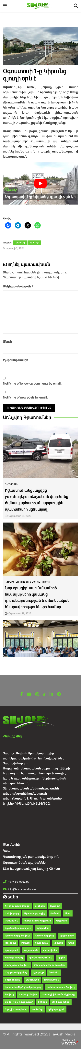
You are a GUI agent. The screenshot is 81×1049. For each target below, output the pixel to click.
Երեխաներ (43, 928)
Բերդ (68, 913)
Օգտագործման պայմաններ (25, 862)
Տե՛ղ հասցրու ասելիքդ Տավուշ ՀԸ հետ (31, 868)
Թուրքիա (10, 943)
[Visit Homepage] (40, 6)
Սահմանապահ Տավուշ (61, 987)
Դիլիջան (61, 921)
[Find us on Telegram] (59, 694)
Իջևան (25, 943)
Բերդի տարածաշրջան (37, 921)
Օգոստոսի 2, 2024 (13, 248)
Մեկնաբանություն (18, 286)
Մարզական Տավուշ (17, 965)
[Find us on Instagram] (37, 694)
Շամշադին (32, 980)
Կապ (6, 850)
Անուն (7, 341)
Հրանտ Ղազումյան (40, 958)
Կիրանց (20, 242)
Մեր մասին (11, 844)
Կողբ (71, 943)
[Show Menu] (5, 6)
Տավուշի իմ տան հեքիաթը (58, 994)
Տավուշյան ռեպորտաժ (19, 1002)
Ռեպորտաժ (12, 484)
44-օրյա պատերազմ (17, 906)
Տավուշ (34, 242)
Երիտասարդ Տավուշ (17, 936)
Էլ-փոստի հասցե (15, 360)
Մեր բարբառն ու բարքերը (49, 965)
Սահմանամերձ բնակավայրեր (23, 987)
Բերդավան (11, 921)
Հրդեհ (61, 958)
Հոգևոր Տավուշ (14, 958)
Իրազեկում (41, 943)
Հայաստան (31, 950)
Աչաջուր (55, 906)
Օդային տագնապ (16, 1009)
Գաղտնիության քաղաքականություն (31, 856)
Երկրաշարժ (67, 936)
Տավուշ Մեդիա (28, 994)
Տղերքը (42, 1002)
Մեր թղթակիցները (16, 972)
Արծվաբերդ (12, 913)
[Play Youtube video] (40, 183)
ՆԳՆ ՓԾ (54, 972)
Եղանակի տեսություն (18, 928)
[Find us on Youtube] (29, 694)
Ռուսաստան (51, 980)
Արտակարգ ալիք (34, 913)
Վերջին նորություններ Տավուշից (27, 582)
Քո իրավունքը (61, 1002)
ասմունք (37, 1009)
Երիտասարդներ (44, 936)
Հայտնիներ (50, 950)
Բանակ (55, 913)
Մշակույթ (38, 972)
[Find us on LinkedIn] (51, 694)
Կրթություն (11, 950)
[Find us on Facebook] (21, 694)
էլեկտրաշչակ (56, 1009)
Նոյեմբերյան (12, 980)
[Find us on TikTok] (44, 694)
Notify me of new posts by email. (25, 397)
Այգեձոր (40, 906)
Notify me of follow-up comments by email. (32, 383)
